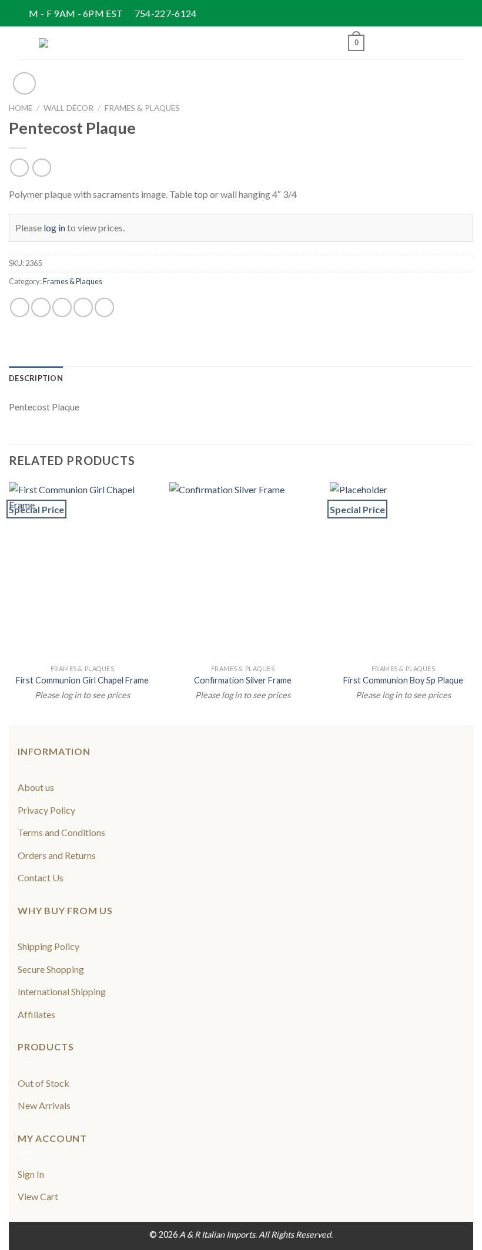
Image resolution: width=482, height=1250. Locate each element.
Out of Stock (43, 1083)
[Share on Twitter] (62, 307)
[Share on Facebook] (41, 307)
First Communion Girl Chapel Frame (82, 680)
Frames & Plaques (142, 108)
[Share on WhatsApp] (19, 307)
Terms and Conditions (61, 832)
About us (36, 787)
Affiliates (36, 1014)
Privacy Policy (46, 810)
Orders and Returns (57, 855)
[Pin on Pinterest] (104, 307)
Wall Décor (68, 108)
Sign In (31, 1174)
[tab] (36, 378)
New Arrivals (44, 1105)
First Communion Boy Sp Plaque (403, 680)
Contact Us (40, 877)
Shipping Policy (48, 946)
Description (36, 378)
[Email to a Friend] (83, 307)
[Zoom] (24, 83)
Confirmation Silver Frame (243, 680)
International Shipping (62, 991)
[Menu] (25, 42)
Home (20, 108)
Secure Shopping (51, 969)
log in (54, 227)
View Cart (38, 1196)
